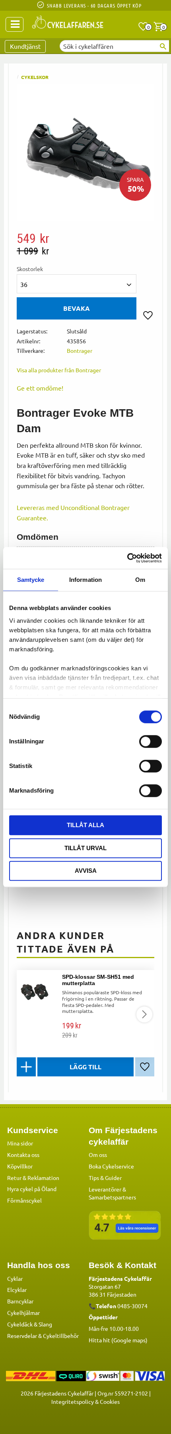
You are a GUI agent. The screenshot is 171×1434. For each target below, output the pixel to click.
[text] (85, 238)
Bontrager (79, 350)
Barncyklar (20, 1301)
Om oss (98, 1154)
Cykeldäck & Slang (29, 1324)
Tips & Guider (105, 1177)
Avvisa (86, 870)
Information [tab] (85, 579)
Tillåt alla (85, 825)
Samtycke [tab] (31, 579)
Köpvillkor (20, 1166)
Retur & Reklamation (33, 1177)
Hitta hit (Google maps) (118, 1340)
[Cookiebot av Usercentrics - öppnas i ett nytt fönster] (127, 558)
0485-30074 (132, 1305)
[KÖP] (85, 1066)
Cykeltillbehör (61, 1335)
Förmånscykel (24, 1200)
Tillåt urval (85, 848)
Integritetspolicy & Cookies (85, 1401)
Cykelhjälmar (23, 1312)
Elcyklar (17, 1289)
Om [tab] (140, 579)
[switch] (150, 741)
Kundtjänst (25, 46)
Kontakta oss (23, 1154)
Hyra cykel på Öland (31, 1188)
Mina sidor (20, 1143)
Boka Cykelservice (111, 1166)
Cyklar (15, 1278)
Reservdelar (22, 1335)
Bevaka (76, 308)
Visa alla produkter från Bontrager (59, 369)
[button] (143, 26)
